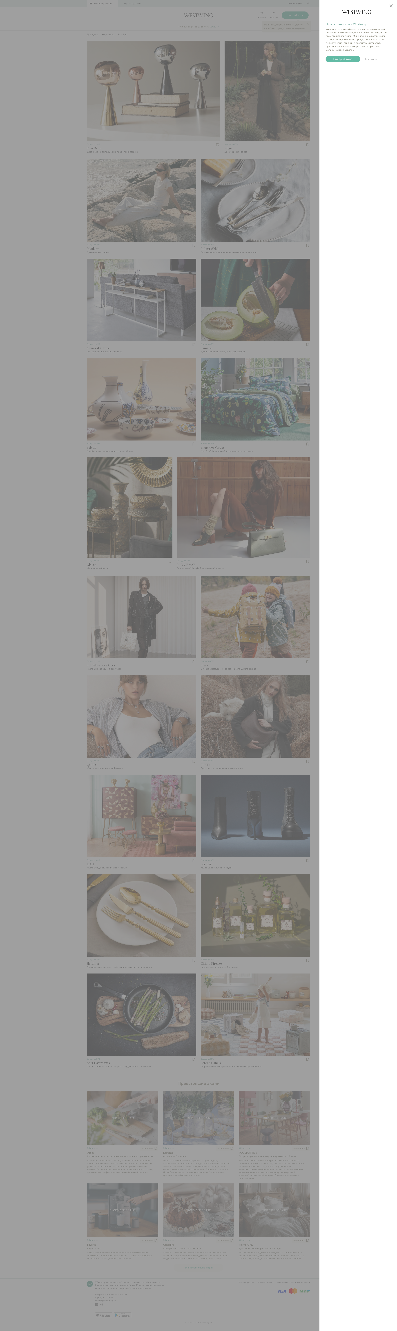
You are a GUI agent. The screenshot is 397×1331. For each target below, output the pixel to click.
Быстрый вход (342, 59)
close (391, 5)
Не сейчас (370, 59)
